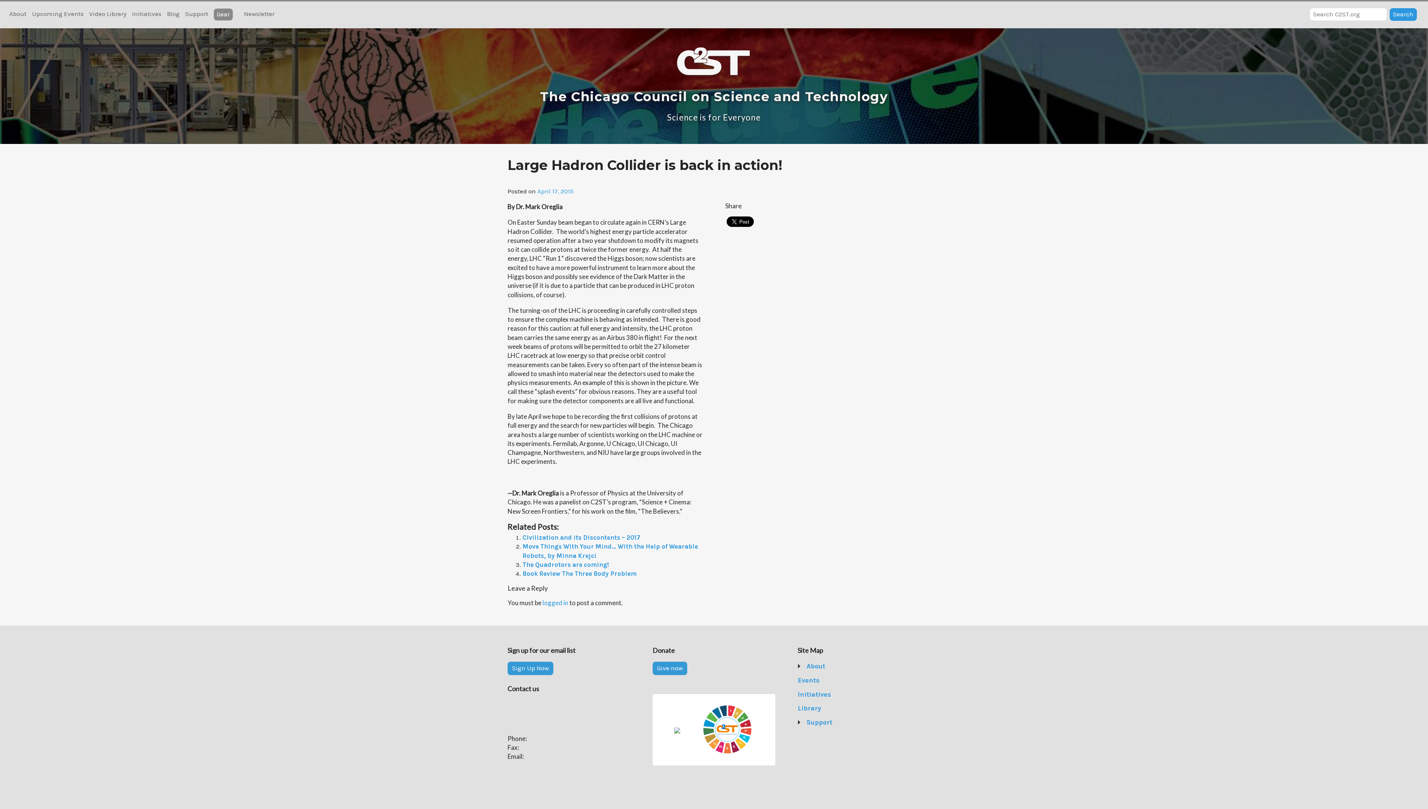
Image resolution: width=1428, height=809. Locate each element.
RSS (284, 14)
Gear (223, 14)
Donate (817, 736)
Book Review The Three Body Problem (579, 573)
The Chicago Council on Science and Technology (714, 97)
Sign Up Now (530, 668)
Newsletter (259, 13)
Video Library (107, 13)
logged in (555, 603)
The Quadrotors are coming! (565, 564)
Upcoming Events (58, 13)
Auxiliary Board (829, 708)
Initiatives (146, 13)
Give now (670, 668)
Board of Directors (834, 694)
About (17, 13)
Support (196, 13)
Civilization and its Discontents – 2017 (581, 537)
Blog (173, 13)
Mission (818, 680)
